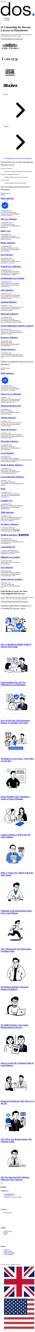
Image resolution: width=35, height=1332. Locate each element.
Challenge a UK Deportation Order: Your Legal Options (16, 912)
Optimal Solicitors (9, 302)
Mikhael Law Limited (10, 557)
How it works (7, 1231)
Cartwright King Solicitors (12, 477)
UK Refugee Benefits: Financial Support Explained (14, 988)
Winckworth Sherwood (11, 406)
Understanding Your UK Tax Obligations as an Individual (13, 683)
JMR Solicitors (7, 512)
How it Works (8, 1212)
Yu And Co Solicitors (10, 524)
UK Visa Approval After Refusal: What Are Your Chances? (15, 1178)
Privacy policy (8, 1251)
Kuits (3, 489)
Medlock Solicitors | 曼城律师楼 (15, 535)
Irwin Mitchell (7, 453)
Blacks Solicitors (8, 243)
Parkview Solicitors (9, 337)
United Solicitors (8, 349)
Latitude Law (6, 500)
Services (7, 18)
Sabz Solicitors (7, 290)
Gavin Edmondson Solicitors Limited (17, 326)
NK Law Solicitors (9, 219)
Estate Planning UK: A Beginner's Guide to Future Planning (15, 798)
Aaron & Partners (9, 429)
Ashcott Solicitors (8, 417)
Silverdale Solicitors (9, 314)
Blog (5, 1234)
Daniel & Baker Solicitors (12, 465)
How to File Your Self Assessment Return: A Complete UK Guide (15, 721)
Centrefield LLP (8, 547)
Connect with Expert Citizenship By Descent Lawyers (14, 601)
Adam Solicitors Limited (11, 579)
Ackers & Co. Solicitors (11, 394)
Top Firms (7, 20)
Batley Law (6, 231)
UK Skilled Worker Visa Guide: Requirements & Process (14, 1026)
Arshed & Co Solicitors (11, 266)
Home (5, 94)
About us (6, 1249)
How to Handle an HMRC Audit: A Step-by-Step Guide (16, 645)
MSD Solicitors (7, 198)
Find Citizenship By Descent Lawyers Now (11, 39)
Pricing (6, 1232)
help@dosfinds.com (9, 1194)
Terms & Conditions (9, 1252)
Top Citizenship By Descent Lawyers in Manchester (18, 158)
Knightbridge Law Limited (12, 278)
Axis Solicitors (7, 255)
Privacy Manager (8, 1254)
